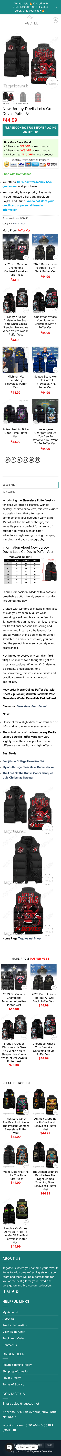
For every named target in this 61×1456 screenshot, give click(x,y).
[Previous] (8, 60)
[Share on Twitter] (19, 460)
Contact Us (10, 1345)
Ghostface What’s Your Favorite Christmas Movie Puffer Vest (45, 322)
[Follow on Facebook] (4, 1291)
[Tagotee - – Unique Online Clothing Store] (30, 20)
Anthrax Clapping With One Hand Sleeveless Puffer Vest (45, 1124)
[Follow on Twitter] (13, 1291)
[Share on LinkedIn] (37, 460)
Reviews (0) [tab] (9, 492)
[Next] (53, 60)
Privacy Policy (12, 1377)
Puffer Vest (20, 103)
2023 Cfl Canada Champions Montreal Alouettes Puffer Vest (16, 269)
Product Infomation (15, 1325)
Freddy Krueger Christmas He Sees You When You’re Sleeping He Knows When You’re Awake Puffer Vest (15, 325)
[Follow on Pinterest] (17, 1291)
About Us (8, 1318)
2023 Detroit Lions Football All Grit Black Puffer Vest (45, 267)
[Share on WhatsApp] (7, 460)
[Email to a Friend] (25, 460)
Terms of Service (13, 1384)
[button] (5, 20)
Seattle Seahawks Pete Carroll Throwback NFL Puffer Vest (45, 382)
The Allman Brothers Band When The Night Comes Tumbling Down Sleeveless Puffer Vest (45, 1180)
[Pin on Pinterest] (31, 460)
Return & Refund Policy (17, 1364)
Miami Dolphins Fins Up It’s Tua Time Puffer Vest (15, 1175)
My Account (10, 1312)
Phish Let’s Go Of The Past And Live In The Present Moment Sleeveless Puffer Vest (16, 1125)
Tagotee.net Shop (29, 938)
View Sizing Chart (14, 1331)
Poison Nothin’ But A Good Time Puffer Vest (16, 433)
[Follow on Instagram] (8, 1291)
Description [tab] (10, 485)
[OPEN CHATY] (9, 1447)
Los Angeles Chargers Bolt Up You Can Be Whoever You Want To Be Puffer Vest (45, 436)
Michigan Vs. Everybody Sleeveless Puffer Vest (16, 382)
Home (6, 103)
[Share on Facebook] (13, 460)
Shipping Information (16, 1371)
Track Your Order (14, 1338)
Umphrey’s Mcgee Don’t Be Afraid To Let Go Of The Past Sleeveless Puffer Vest (16, 1235)
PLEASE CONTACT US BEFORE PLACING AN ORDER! (30, 130)
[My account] (55, 20)
